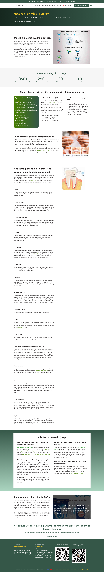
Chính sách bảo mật (61, 569)
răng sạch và (21, 327)
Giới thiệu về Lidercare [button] (47, 5)
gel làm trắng (52, 102)
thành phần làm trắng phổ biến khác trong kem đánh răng (36, 454)
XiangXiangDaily (84, 569)
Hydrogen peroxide (19, 101)
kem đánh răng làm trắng (42, 370)
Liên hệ (59, 5)
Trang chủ (15, 21)
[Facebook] (48, 569)
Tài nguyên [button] (35, 5)
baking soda (33, 180)
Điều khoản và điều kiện (73, 569)
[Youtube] (51, 569)
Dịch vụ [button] (27, 5)
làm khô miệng (39, 193)
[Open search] (91, 5)
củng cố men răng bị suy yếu (43, 150)
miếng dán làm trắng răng (77, 473)
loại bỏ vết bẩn (35, 254)
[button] (67, 5)
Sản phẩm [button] (18, 5)
